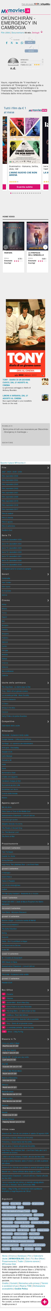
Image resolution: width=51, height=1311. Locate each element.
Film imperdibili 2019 (10, 501)
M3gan (20, 1207)
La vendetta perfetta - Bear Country (15, 695)
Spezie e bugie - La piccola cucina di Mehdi (19, 920)
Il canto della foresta (10, 793)
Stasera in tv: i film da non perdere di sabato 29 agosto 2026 (25, 1133)
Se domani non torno (10, 789)
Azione (4, 595)
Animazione (6, 591)
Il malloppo (6, 872)
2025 (15, 472)
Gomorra (26, 1204)
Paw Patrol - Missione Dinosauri (14, 912)
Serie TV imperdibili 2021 (12, 556)
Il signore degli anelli (10, 1245)
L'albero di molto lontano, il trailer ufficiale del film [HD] (23, 1156)
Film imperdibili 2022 (10, 488)
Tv (32, 1258)
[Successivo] (45, 247)
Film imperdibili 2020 (10, 497)
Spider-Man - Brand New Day (18, 1002)
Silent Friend (7, 877)
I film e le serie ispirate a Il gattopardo (17, 1215)
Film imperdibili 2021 (10, 492)
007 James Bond (9, 1230)
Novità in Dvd (7, 530)
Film (30, 1255)
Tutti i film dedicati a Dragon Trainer (16, 1211)
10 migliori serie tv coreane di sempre (16, 569)
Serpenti (5, 937)
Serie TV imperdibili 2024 (12, 544)
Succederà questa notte (11, 785)
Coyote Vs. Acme (8, 856)
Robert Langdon (21, 1234)
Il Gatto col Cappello (10, 777)
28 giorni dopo (37, 1204)
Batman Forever (8, 1119)
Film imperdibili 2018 (10, 505)
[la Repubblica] (35, 5)
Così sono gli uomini (10, 819)
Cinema (12, 1255)
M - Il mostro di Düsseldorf (12, 958)
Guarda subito (25, 186)
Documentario (18, 32)
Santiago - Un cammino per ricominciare (17, 743)
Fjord (4, 768)
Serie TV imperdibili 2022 (12, 552)
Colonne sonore (32, 1261)
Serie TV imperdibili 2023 (12, 548)
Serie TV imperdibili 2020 (12, 560)
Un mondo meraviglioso (11, 885)
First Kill (5, 1064)
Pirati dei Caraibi (27, 1226)
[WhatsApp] (22, 42)
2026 (9, 472)
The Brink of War (8, 836)
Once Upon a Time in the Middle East (16, 811)
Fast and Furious (36, 1238)
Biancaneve (38, 1215)
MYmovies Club (9, 1264)
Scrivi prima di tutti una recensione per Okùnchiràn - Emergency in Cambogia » (25, 430)
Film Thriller (6, 582)
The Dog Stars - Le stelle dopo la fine (16, 687)
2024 (20, 472)
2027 (4, 472)
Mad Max (6, 1249)
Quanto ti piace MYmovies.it (13, 462)
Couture (5, 712)
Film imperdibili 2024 (10, 480)
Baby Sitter (33, 1219)
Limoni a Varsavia (9, 699)
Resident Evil (7, 752)
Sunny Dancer (7, 860)
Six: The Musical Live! (10, 832)
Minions (5, 1204)
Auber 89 (5, 949)
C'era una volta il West (10, 1043)
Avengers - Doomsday (10, 747)
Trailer (20, 1261)
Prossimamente (9, 1261)
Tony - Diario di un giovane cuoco (15, 691)
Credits (5, 1283)
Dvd (27, 1258)
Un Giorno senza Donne (11, 945)
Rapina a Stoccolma (9, 1078)
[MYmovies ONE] (38, 110)
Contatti (13, 1283)
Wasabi (5, 1112)
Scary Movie (15, 1204)
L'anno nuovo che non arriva (23, 173)
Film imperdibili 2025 (10, 476)
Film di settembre (8, 526)
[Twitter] (11, 42)
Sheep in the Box (8, 708)
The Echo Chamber (9, 929)
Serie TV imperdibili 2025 (12, 539)
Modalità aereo (7, 1091)
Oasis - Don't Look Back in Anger (14, 941)
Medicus (5, 1105)
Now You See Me (9, 1207)
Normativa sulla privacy (29, 1283)
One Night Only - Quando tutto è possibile (23, 1019)
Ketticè (4, 889)
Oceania (10, 994)
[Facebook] (6, 42)
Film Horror (6, 586)
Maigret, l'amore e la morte (12, 824)
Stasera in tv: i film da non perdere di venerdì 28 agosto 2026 (25, 1167)
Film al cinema (7, 517)
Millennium (6, 1238)
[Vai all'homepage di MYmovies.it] (16, 13)
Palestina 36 (7, 760)
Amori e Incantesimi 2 (10, 924)
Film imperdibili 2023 (10, 484)
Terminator (29, 1249)
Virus (33, 1230)
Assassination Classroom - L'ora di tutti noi (18, 815)
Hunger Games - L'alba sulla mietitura (16, 739)
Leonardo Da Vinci (22, 1222)
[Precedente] (5, 247)
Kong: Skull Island (9, 1050)
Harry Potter (34, 1234)
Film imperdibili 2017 (10, 509)
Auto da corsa (23, 1230)
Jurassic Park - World (40, 1222)
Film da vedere (7, 513)
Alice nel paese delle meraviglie (33, 1245)
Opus (34, 1211)
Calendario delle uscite (11, 725)
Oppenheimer (22, 1219)
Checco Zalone (8, 1219)
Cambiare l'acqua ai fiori (11, 781)
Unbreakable (7, 1234)
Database (22, 1255)
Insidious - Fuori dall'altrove (17, 1015)
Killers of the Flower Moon (12, 1071)
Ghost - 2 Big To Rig (15, 1031)
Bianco (4, 797)
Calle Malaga (7, 756)
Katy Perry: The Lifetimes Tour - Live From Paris (20, 864)
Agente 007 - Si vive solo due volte (15, 1057)
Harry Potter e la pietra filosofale (14, 716)
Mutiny (4, 933)
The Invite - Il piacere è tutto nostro (15, 735)
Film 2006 (5, 32)
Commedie (6, 578)
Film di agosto (7, 522)
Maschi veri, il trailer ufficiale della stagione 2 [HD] (21, 1171)
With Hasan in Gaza (9, 962)
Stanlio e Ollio (7, 1098)
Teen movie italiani (20, 1238)
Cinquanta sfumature (10, 1226)
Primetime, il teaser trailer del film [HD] (17, 1142)
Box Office (39, 1258)
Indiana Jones (43, 1230)
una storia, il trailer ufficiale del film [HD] (17, 1137)
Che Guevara (17, 1249)
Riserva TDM (25, 1286)
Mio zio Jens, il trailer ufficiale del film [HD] (18, 1146)
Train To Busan (7, 852)
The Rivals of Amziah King (12, 828)
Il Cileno (5, 703)
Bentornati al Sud (8, 772)
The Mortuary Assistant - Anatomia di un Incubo (20, 893)
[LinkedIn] (16, 42)
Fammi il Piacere (8, 881)
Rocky (38, 1249)
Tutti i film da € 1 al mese (15, 110)
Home (4, 1255)
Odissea (10, 998)
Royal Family (7, 1222)
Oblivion (5, 1084)
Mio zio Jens (7, 807)
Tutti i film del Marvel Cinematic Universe (18, 1241)
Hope (4, 764)
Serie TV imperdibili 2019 (12, 564)
